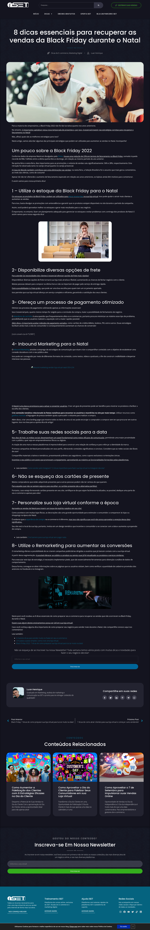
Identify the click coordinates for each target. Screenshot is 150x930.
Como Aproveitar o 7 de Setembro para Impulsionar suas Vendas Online (120, 792)
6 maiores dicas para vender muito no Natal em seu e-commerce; (41, 638)
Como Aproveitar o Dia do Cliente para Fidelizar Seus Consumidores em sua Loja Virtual (74, 792)
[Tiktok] (137, 912)
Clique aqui (73, 927)
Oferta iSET (85, 14)
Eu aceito (123, 927)
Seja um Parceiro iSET (107, 14)
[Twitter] (133, 912)
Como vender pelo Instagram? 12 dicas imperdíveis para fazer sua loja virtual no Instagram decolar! (66, 468)
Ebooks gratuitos (66, 14)
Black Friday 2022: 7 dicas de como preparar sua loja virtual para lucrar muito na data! (49, 643)
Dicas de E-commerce (59, 53)
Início (36, 14)
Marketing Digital (75, 53)
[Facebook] (124, 912)
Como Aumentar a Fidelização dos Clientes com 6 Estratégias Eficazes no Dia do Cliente (28, 792)
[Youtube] (128, 912)
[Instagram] (120, 912)
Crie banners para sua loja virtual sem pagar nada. (47, 537)
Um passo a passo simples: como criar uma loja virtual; (37, 641)
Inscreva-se (75, 666)
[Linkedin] (141, 912)
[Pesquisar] (98, 5)
